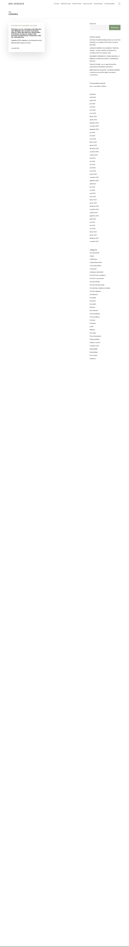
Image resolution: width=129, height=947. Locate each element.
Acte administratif (94, 253)
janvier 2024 (93, 174)
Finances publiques (95, 314)
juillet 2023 (93, 184)
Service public (93, 355)
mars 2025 (93, 139)
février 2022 (93, 232)
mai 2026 (92, 107)
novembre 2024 (94, 152)
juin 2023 (92, 187)
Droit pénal (93, 298)
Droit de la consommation (97, 278)
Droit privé (92, 301)
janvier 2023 (93, 203)
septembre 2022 (94, 216)
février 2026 (93, 116)
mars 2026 (93, 113)
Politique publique (94, 339)
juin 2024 (92, 161)
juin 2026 (92, 104)
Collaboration (93, 259)
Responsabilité (93, 349)
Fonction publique (94, 317)
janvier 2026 (93, 120)
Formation (92, 320)
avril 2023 (92, 193)
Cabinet (92, 256)
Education (92, 307)
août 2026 (93, 97)
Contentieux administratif (96, 272)
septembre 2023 (94, 180)
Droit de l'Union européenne (97, 275)
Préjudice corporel (95, 342)
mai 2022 (92, 225)
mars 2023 (93, 197)
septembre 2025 (94, 129)
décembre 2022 (94, 206)
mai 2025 (92, 136)
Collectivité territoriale (96, 262)
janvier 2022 (93, 235)
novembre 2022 (94, 209)
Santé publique (94, 352)
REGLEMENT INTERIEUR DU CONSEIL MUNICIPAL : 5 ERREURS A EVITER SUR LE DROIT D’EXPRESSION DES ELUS (105, 58)
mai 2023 (92, 190)
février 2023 (93, 200)
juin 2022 (92, 222)
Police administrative (95, 336)
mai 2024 (92, 164)
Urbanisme (92, 358)
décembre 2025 (94, 123)
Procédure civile (94, 346)
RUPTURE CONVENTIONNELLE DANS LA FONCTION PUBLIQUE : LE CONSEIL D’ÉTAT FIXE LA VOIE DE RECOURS (105, 42)
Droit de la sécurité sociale (97, 285)
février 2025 (93, 142)
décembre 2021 (94, 238)
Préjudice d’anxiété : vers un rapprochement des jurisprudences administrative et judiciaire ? (103, 65)
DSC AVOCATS (16, 4)
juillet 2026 (93, 100)
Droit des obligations (95, 291)
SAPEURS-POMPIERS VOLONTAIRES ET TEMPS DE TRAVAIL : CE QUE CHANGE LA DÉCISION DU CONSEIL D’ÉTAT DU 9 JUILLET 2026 (104, 50)
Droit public (25, 25)
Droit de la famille (95, 282)
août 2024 (93, 158)
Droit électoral (16, 25)
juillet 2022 (93, 219)
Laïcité (91, 326)
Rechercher (93, 24)
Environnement (94, 310)
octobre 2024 (93, 155)
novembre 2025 (94, 126)
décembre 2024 (94, 148)
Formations (93, 323)
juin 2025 (92, 132)
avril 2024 (92, 168)
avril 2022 (92, 229)
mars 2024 (93, 171)
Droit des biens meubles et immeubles (100, 288)
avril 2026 (93, 110)
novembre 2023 (94, 177)
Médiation (92, 330)
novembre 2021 (94, 241)
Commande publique (95, 266)
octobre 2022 (93, 213)
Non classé (33, 25)
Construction (93, 269)
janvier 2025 (93, 145)
